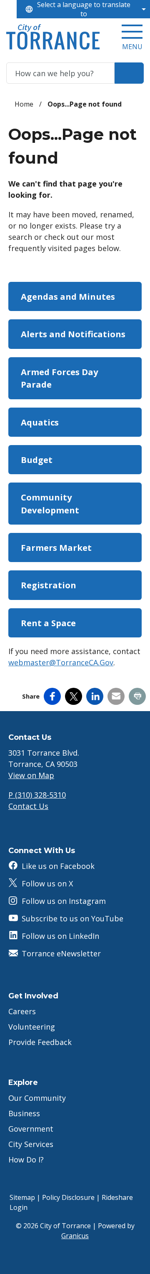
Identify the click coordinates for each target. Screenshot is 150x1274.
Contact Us (28, 806)
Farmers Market (56, 547)
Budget (36, 459)
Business (24, 1113)
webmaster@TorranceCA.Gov (60, 662)
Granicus (75, 1235)
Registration (48, 585)
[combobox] (83, 9)
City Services (30, 1144)
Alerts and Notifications (73, 334)
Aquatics (40, 422)
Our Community (37, 1098)
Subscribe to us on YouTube (72, 918)
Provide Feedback (40, 1042)
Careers (22, 1011)
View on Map (31, 775)
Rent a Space (48, 623)
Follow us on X (47, 883)
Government (30, 1129)
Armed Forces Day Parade (59, 378)
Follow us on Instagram (64, 901)
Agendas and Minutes (68, 296)
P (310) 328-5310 (37, 795)
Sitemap (22, 1197)
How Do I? (26, 1160)
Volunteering (31, 1027)
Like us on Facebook (58, 866)
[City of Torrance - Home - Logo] (53, 36)
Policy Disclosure (68, 1197)
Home (24, 104)
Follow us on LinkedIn (60, 936)
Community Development (50, 503)
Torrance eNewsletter (61, 953)
